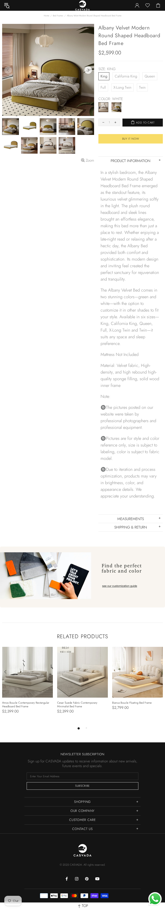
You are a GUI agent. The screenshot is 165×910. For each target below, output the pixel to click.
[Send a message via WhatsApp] (155, 899)
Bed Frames (58, 15)
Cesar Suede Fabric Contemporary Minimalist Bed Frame (77, 704)
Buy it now (130, 139)
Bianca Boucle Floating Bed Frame (132, 703)
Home (46, 15)
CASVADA (82, 850)
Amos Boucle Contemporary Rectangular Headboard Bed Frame (25, 704)
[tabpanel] (27, 684)
